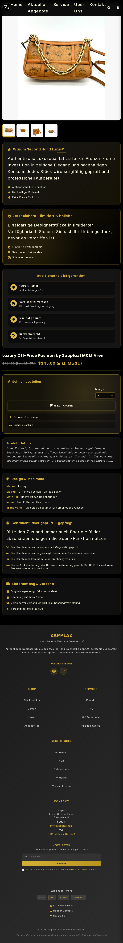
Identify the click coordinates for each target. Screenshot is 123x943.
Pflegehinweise (91, 725)
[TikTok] (63, 671)
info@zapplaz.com (61, 825)
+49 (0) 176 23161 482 (61, 833)
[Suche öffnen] (109, 8)
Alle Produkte (32, 700)
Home (16, 4)
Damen (32, 708)
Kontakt (98, 4)
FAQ (91, 708)
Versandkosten (61, 786)
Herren (32, 717)
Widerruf (61, 777)
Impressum (61, 752)
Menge (99, 389)
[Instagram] (53, 671)
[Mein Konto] (118, 8)
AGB (61, 760)
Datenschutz (61, 769)
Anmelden (61, 863)
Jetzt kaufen (63, 405)
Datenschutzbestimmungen (83, 869)
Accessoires (32, 725)
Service (61, 4)
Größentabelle (91, 717)
